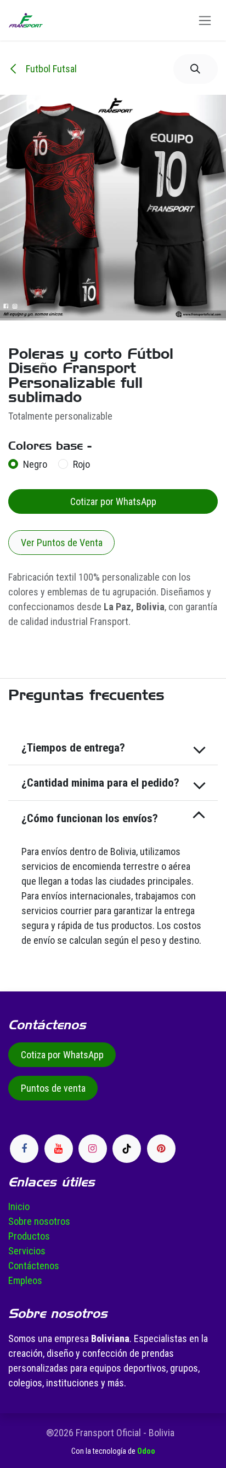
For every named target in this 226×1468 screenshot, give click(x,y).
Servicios (27, 1251)
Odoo (146, 1451)
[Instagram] (92, 1148)
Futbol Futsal (50, 68)
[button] (195, 69)
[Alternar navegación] (205, 20)
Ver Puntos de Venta (62, 542)
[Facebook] (24, 1148)
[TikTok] (126, 1148)
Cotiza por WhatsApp (62, 1054)
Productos (29, 1236)
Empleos (25, 1280)
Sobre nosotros (39, 1221)
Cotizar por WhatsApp (113, 501)
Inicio (19, 1206)
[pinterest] (161, 1148)
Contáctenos (33, 1265)
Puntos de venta (53, 1088)
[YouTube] (58, 1148)
